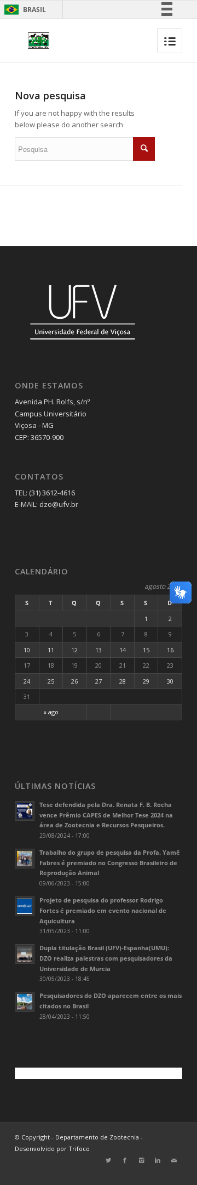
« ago (51, 712)
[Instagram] (141, 1160)
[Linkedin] (157, 1160)
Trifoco (79, 1148)
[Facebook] (125, 1160)
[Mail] (174, 1160)
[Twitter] (108, 1160)
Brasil (23, 9)
